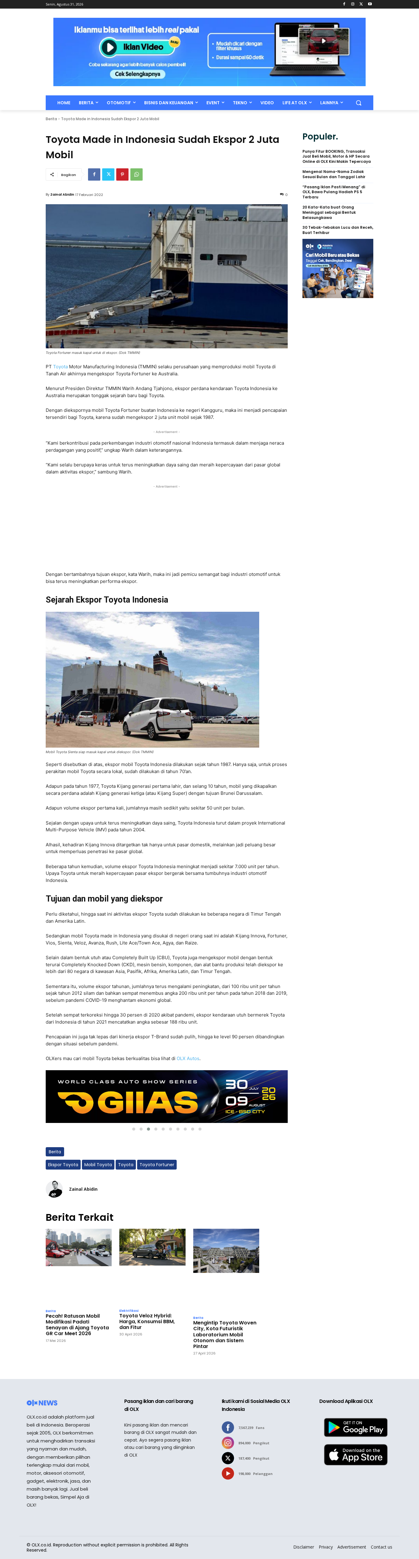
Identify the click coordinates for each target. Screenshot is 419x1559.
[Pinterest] (122, 174)
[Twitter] (361, 4)
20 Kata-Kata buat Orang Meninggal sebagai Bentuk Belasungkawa (329, 212)
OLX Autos (188, 1058)
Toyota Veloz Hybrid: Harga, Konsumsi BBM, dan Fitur (147, 1322)
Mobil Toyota (98, 1165)
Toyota (61, 367)
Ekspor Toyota (63, 1165)
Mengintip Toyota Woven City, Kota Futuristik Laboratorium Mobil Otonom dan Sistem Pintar (224, 1334)
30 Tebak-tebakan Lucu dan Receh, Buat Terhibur (337, 230)
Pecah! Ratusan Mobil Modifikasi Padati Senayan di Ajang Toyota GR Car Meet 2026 (77, 1325)
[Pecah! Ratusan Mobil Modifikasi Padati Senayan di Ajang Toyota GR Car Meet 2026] (79, 1267)
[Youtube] (369, 4)
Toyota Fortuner (157, 1165)
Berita (51, 118)
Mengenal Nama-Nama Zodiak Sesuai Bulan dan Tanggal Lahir (333, 174)
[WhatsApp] (136, 174)
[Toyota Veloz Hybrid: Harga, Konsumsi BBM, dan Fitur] (152, 1267)
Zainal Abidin (62, 194)
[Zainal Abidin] (54, 1189)
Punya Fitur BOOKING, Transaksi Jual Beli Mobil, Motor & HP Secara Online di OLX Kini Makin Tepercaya (336, 156)
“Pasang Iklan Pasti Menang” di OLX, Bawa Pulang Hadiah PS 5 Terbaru (333, 192)
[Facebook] (344, 4)
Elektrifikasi (129, 1310)
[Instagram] (352, 4)
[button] (358, 102)
